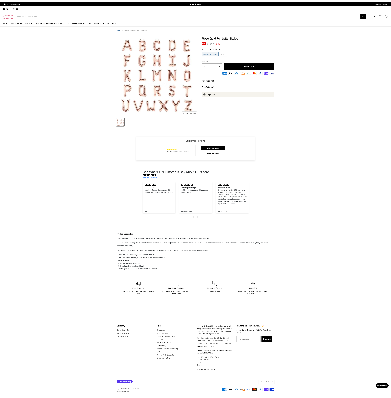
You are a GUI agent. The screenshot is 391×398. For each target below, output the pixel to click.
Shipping (160, 339)
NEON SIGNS (16, 23)
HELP (105, 23)
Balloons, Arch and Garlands (50, 23)
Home (119, 31)
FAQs (158, 352)
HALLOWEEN (94, 23)
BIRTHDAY (29, 23)
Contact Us (161, 330)
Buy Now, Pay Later (164, 342)
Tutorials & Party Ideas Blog (167, 349)
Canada (265, 382)
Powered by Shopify (123, 391)
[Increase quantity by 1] (219, 66)
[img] (196, 175)
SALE (114, 23)
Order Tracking (162, 333)
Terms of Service (123, 333)
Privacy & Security (123, 336)
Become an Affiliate (164, 358)
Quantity (205, 61)
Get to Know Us (123, 330)
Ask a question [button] (213, 153)
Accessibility (161, 346)
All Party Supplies (77, 23)
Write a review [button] (213, 148)
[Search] (363, 16)
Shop (5, 23)
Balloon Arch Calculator (166, 355)
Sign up (267, 339)
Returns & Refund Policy (166, 336)
